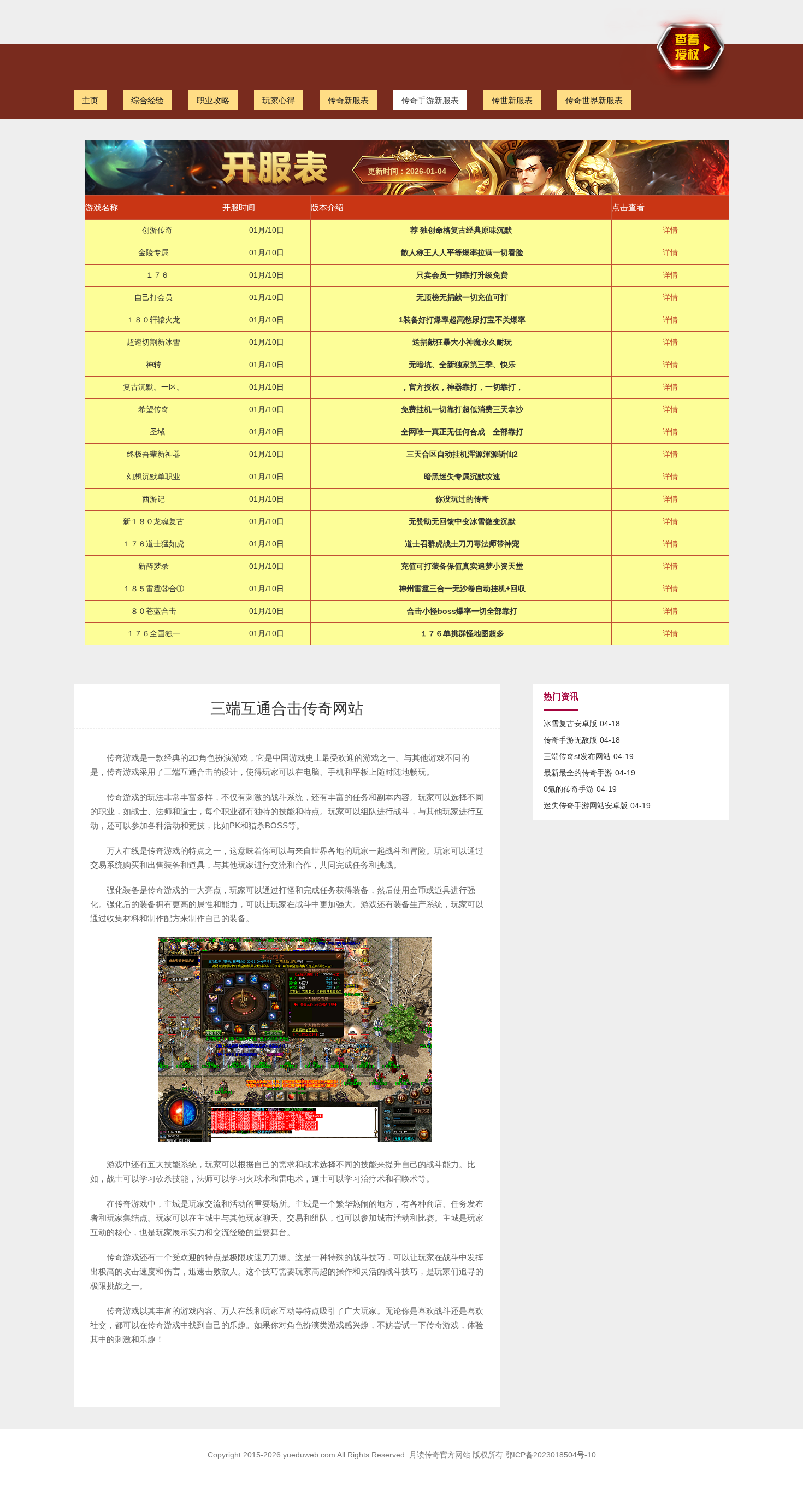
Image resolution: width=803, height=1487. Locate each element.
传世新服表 (512, 100)
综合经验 (147, 100)
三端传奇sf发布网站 (577, 756)
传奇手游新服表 (430, 100)
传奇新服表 (348, 100)
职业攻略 (213, 100)
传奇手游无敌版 (570, 740)
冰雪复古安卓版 (570, 723)
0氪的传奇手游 (569, 789)
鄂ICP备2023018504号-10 (550, 1454)
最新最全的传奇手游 (578, 772)
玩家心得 (278, 100)
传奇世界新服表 (594, 100)
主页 (90, 100)
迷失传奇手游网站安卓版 (586, 805)
